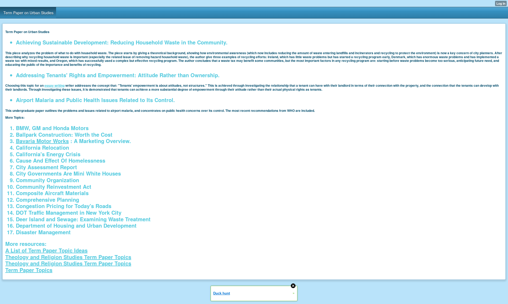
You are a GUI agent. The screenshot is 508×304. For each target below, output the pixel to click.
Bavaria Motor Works (42, 141)
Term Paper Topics (28, 270)
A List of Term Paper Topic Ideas (46, 250)
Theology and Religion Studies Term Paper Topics (68, 257)
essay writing (54, 85)
